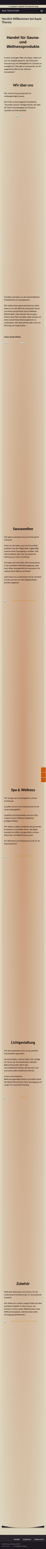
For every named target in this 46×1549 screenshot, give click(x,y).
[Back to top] (41, 1544)
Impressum (27, 1539)
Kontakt (17, 1539)
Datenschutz (39, 1539)
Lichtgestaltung (23, 1042)
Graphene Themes (21, 1546)
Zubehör (23, 1284)
